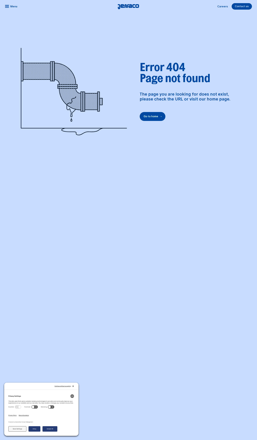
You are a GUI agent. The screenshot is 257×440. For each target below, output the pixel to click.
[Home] (128, 6)
